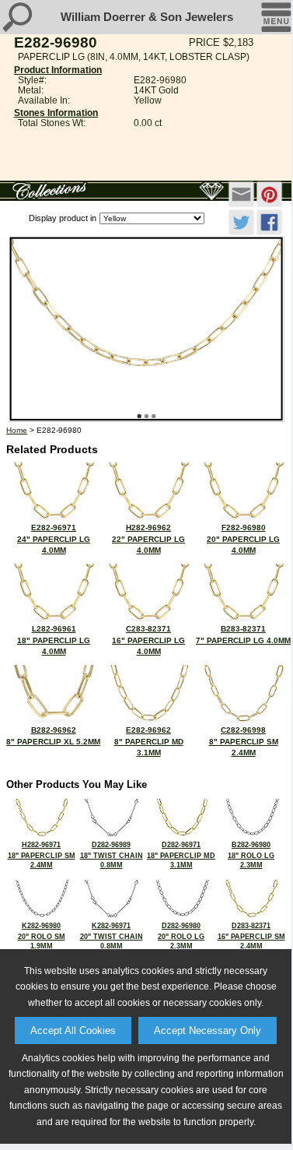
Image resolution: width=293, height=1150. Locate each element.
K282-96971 (111, 936)
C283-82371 (148, 640)
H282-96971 (41, 855)
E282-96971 (53, 538)
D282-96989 (111, 855)
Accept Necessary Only (207, 1030)
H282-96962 (148, 538)
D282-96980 (181, 936)
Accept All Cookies (73, 1030)
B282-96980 (251, 855)
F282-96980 (243, 538)
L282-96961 (53, 640)
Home (16, 430)
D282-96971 (181, 855)
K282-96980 (41, 936)
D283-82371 (251, 936)
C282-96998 (243, 741)
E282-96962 (148, 741)
